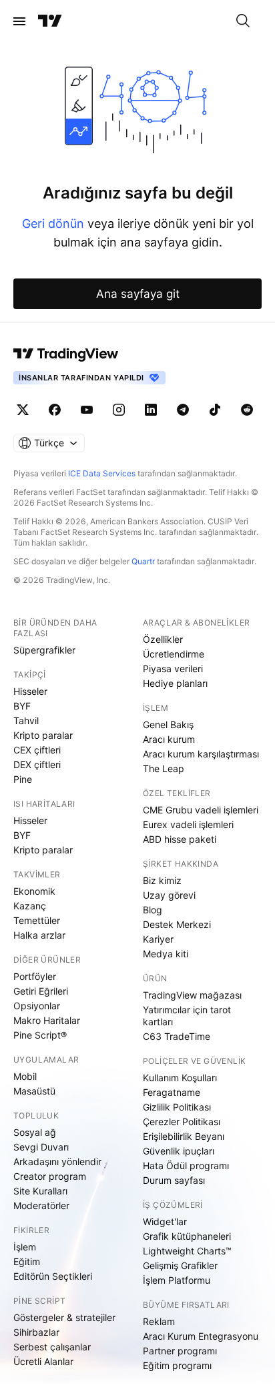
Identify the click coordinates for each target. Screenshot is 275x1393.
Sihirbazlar (36, 1332)
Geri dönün (53, 224)
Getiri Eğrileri (40, 991)
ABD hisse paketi (179, 839)
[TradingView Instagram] (118, 409)
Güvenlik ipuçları (178, 1151)
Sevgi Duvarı (41, 1147)
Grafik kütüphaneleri (187, 1236)
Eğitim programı (177, 1365)
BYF (22, 705)
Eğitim (26, 1261)
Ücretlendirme (173, 654)
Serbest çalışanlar (52, 1346)
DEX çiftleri (37, 764)
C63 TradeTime (176, 1036)
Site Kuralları (40, 1190)
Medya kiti (165, 953)
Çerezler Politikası (181, 1121)
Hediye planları (175, 683)
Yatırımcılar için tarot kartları (187, 1015)
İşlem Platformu (176, 1280)
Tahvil (26, 720)
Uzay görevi (169, 895)
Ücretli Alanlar (43, 1361)
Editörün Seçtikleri (52, 1276)
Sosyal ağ (34, 1132)
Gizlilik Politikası (177, 1107)
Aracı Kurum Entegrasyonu (200, 1336)
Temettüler (36, 920)
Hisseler (30, 691)
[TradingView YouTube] (86, 409)
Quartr (143, 561)
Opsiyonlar (36, 1005)
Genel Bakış (168, 724)
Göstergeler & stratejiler (64, 1317)
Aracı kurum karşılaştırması (201, 753)
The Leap (163, 768)
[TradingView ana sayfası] (50, 21)
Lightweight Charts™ (187, 1250)
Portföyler (34, 976)
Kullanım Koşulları (180, 1077)
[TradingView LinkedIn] (151, 409)
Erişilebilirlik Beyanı (183, 1136)
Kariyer (158, 939)
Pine (22, 779)
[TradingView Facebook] (54, 409)
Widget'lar (165, 1221)
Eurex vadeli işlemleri (188, 824)
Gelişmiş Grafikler (180, 1265)
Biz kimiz (162, 880)
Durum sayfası (174, 1180)
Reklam (159, 1321)
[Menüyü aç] (19, 21)
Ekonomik (34, 891)
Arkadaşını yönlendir (57, 1161)
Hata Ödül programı (186, 1165)
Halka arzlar (39, 935)
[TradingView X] (22, 409)
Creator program (49, 1176)
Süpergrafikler (44, 650)
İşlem (24, 1246)
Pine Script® (40, 1035)
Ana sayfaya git (138, 293)
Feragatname (171, 1092)
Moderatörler (41, 1205)
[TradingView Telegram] (183, 409)
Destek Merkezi (177, 924)
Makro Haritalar (46, 1020)
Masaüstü (34, 1091)
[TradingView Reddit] (247, 409)
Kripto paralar (43, 735)
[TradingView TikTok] (215, 409)
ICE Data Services (101, 473)
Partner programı (180, 1350)
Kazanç (29, 905)
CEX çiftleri (37, 749)
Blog (152, 909)
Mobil (25, 1076)
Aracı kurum (169, 739)
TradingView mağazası (192, 995)
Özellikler (163, 639)
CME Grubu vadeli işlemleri (200, 809)
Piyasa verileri (173, 668)
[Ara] (243, 21)
